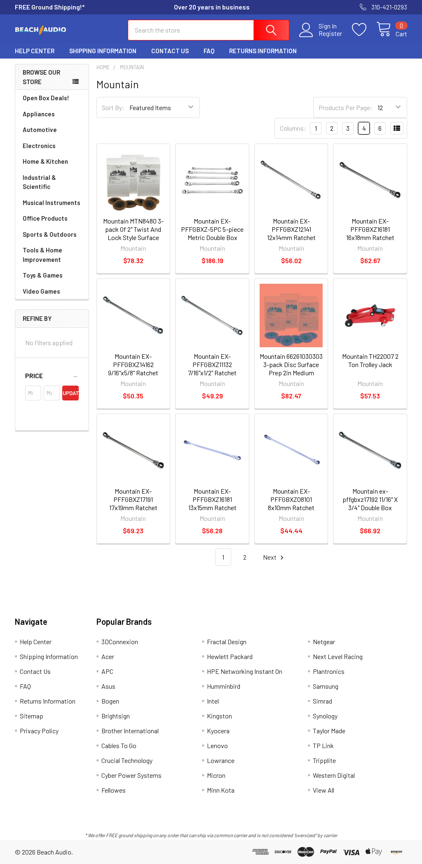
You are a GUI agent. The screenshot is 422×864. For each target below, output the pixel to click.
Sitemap (31, 716)
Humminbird (223, 686)
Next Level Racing (338, 656)
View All (323, 790)
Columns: (293, 128)
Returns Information (263, 50)
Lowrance (220, 760)
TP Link (323, 745)
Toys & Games (43, 275)
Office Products (45, 218)
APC (107, 671)
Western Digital (334, 775)
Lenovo (217, 745)
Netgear (324, 641)
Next (270, 557)
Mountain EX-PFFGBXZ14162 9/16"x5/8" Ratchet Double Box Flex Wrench (133, 372)
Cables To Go (118, 745)
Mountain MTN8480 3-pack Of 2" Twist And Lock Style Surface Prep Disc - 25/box (133, 233)
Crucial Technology (126, 760)
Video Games (41, 291)
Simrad (322, 701)
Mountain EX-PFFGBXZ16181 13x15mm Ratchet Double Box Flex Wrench (212, 507)
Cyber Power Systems (131, 775)
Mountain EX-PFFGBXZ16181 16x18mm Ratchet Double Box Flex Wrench (370, 237)
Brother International (130, 731)
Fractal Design (226, 641)
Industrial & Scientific (39, 182)
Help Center (34, 50)
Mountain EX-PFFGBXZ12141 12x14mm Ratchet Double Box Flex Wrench (291, 237)
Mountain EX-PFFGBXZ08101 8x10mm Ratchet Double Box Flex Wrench (291, 507)
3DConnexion (119, 641)
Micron (216, 775)
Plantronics (329, 671)
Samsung (325, 686)
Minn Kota (220, 790)
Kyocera (218, 731)
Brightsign (115, 716)
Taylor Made (329, 731)
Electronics (39, 145)
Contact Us (170, 50)
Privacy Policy (39, 731)
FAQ (209, 50)
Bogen (110, 701)
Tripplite (324, 760)
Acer (107, 656)
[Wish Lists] (364, 30)
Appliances (39, 114)
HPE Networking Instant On (244, 671)
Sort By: (113, 107)
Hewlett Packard (230, 656)
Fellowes (113, 790)
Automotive (40, 129)
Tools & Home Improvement (42, 254)
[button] (52, 376)
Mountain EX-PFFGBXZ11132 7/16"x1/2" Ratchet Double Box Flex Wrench (212, 372)
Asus (108, 686)
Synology (325, 716)
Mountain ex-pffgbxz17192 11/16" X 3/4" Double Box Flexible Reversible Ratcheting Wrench (370, 507)
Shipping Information (102, 50)
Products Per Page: (346, 107)
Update (70, 393)
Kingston (219, 716)
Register (330, 33)
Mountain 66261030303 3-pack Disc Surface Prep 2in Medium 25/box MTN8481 (291, 368)
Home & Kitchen (45, 161)
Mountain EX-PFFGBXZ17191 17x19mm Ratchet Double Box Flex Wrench (133, 507)
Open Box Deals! (46, 97)
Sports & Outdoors (50, 234)
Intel (213, 701)
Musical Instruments (51, 202)
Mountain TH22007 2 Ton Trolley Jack (370, 360)
